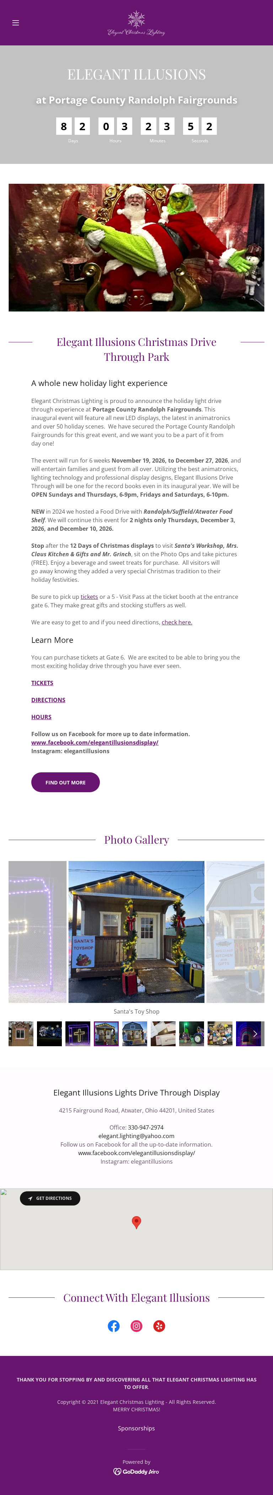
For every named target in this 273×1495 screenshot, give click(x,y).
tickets (89, 597)
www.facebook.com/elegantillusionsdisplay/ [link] (136, 1153)
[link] (136, 23)
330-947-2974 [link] (146, 1127)
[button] (28, 23)
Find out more (66, 782)
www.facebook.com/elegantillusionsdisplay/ (95, 742)
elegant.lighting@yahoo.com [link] (136, 1136)
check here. (177, 622)
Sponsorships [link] (136, 1428)
